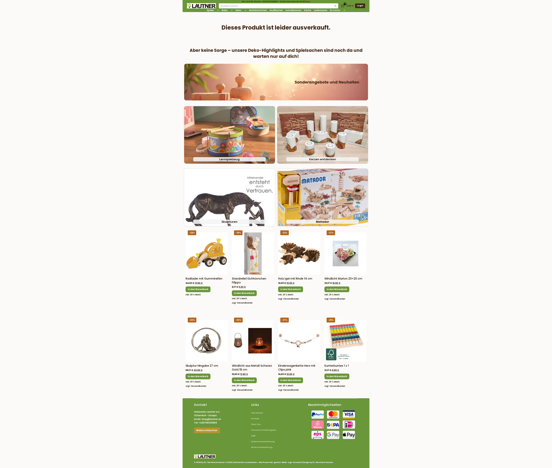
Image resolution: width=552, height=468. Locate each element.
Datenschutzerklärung (263, 441)
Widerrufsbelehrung (262, 447)
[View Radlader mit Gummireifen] (207, 253)
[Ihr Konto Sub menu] (344, 10)
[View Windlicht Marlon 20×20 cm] (345, 253)
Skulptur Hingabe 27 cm (202, 366)
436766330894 (208, 422)
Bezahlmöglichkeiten (324, 405)
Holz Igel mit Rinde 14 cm (295, 279)
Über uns (256, 424)
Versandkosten (245, 303)
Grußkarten (276, 10)
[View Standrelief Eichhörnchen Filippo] (253, 253)
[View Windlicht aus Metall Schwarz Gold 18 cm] (253, 340)
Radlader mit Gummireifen (204, 279)
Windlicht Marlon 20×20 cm (343, 279)
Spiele (210, 10)
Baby (225, 10)
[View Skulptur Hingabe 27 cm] (207, 340)
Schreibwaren (293, 10)
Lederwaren (320, 10)
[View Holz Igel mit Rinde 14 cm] (299, 253)
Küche (307, 10)
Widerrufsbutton (207, 430)
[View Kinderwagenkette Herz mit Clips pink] (299, 340)
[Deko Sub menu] (245, 10)
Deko (238, 10)
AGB (253, 435)
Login (360, 5)
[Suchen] (335, 6)
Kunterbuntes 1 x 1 (336, 366)
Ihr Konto (335, 10)
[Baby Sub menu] (232, 10)
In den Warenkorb (198, 289)
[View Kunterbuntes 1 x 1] (345, 340)
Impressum (257, 412)
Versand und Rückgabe (263, 430)
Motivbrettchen (258, 10)
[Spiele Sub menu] (218, 10)
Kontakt (255, 418)
